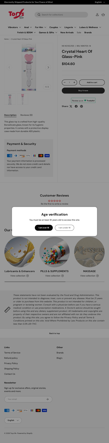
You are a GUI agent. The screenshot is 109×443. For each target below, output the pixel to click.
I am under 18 (64, 227)
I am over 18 (44, 227)
